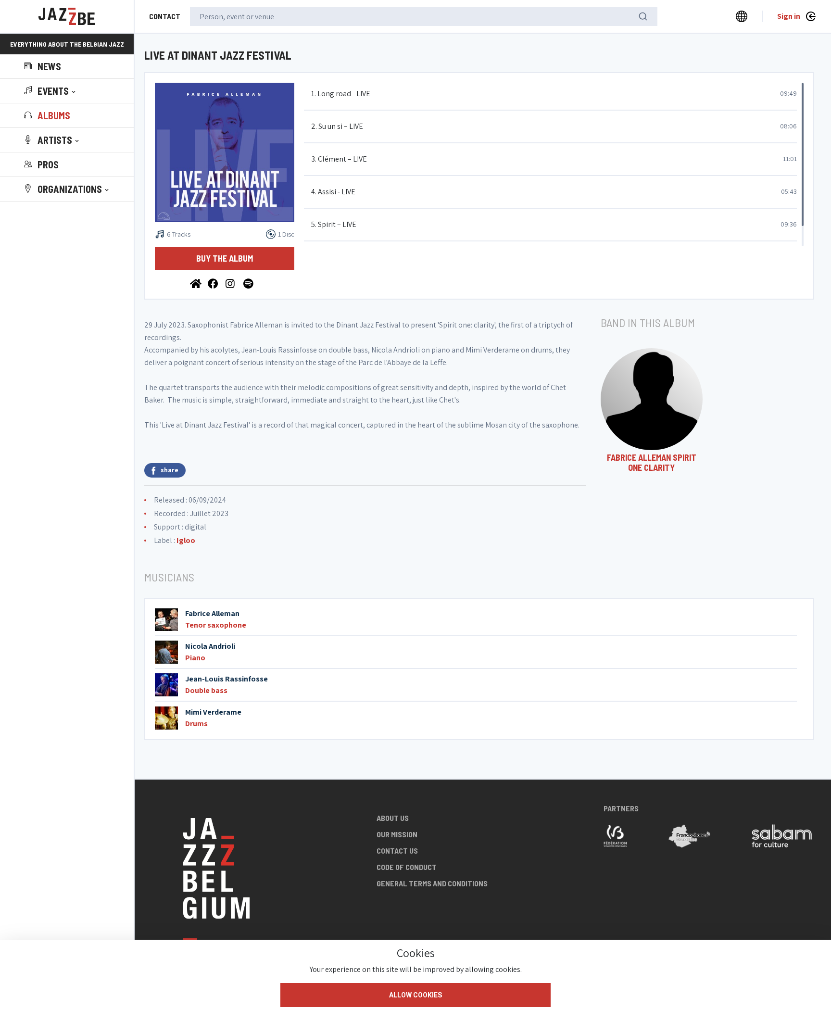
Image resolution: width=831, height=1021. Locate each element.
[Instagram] (232, 283)
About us (393, 817)
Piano (195, 658)
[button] (50, 91)
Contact (164, 16)
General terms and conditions (432, 883)
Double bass (206, 690)
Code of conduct (407, 866)
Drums (196, 723)
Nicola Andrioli (210, 646)
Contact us (397, 850)
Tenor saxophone (215, 625)
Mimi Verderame (213, 712)
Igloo (185, 540)
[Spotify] (249, 283)
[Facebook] (214, 283)
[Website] (196, 283)
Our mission (397, 834)
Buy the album (224, 258)
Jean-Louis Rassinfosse (226, 679)
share (169, 470)
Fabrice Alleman (212, 613)
